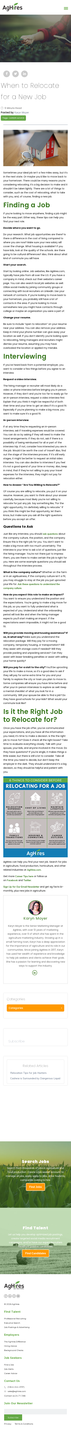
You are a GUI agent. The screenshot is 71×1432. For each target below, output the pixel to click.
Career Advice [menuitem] (10, 1373)
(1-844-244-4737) (16, 1387)
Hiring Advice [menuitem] (10, 1346)
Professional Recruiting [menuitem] (15, 1318)
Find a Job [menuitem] (9, 1364)
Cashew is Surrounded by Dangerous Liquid (35, 1078)
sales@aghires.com (17, 1391)
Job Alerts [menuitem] (9, 1369)
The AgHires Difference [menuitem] (15, 1341)
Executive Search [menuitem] (12, 1323)
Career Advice (16, 118)
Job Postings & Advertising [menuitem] (17, 1327)
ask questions (50, 533)
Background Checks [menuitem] (13, 1350)
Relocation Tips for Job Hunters (28, 1072)
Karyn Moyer (21, 112)
